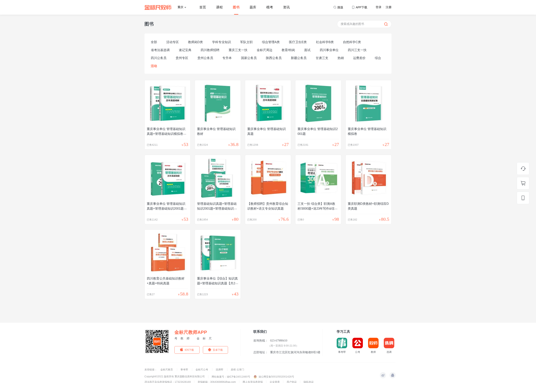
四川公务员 (158, 57)
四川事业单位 (329, 50)
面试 (307, 50)
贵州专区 (182, 57)
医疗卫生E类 (298, 42)
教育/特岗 (288, 50)
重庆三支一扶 (238, 50)
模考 (269, 7)
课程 (219, 7)
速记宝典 (185, 50)
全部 (154, 42)
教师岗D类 (195, 42)
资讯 (286, 7)
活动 (154, 65)
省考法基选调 (160, 50)
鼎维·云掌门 (237, 369)
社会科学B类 (325, 42)
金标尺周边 (264, 50)
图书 (236, 7)
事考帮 (184, 369)
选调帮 (220, 369)
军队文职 (246, 42)
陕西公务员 (274, 57)
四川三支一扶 (357, 50)
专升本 (227, 57)
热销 (341, 57)
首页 (202, 7)
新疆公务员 (299, 57)
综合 (378, 57)
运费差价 (359, 57)
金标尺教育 (167, 369)
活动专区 (172, 42)
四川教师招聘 (210, 50)
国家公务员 (249, 57)
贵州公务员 (205, 57)
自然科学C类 (352, 42)
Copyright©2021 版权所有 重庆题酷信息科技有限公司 (174, 376)
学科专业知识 (221, 42)
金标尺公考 (202, 369)
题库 (253, 7)
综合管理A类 (271, 42)
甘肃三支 (322, 57)
